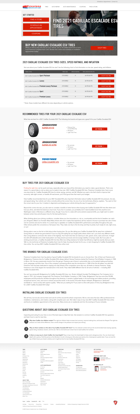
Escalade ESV (34, 401)
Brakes (41, 352)
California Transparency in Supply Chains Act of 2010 (78, 404)
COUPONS (82, 6)
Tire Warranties (26, 388)
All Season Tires (26, 356)
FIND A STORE (93, 6)
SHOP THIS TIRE (106, 76)
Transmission (43, 381)
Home (24, 401)
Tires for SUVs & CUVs (27, 394)
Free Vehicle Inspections (45, 375)
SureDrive (24, 375)
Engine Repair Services (45, 354)
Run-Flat (24, 372)
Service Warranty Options (81, 370)
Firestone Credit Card (62, 357)
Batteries (42, 368)
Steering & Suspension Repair (46, 357)
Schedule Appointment (62, 367)
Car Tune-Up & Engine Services (46, 370)
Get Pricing (99, 129)
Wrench (59, 370)
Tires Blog (78, 352)
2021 (40, 401)
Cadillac (28, 401)
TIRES (46, 6)
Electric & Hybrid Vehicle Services (47, 373)
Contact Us (114, 1)
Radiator (42, 378)
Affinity (24, 352)
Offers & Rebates (61, 364)
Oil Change (78, 359)
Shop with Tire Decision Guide (29, 383)
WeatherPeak (25, 359)
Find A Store (36, 19)
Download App (103, 369)
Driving (77, 362)
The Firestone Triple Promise (64, 369)
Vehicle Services (43, 383)
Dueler (24, 370)
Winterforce (25, 362)
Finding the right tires (31, 188)
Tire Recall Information (27, 391)
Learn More (102, 359)
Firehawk (24, 373)
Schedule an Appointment (104, 1)
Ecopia (24, 365)
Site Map (24, 404)
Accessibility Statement (60, 404)
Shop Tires (102, 48)
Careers (59, 354)
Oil (41, 376)
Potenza (24, 369)
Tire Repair (42, 359)
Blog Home (78, 351)
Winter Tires (25, 396)
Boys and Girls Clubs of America (64, 352)
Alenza (24, 351)
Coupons (36, 34)
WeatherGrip (25, 364)
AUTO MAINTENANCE (69, 6)
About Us (60, 351)
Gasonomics (60, 359)
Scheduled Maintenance (45, 380)
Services (42, 356)
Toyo (24, 377)
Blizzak (24, 354)
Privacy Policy (38, 404)
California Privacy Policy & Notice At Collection (32, 406)
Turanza (24, 367)
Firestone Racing (26, 389)
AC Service (42, 367)
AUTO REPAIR (55, 6)
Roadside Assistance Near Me (64, 365)
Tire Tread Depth (26, 393)
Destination (25, 357)
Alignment (42, 351)
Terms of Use (31, 404)
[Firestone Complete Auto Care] (32, 7)
